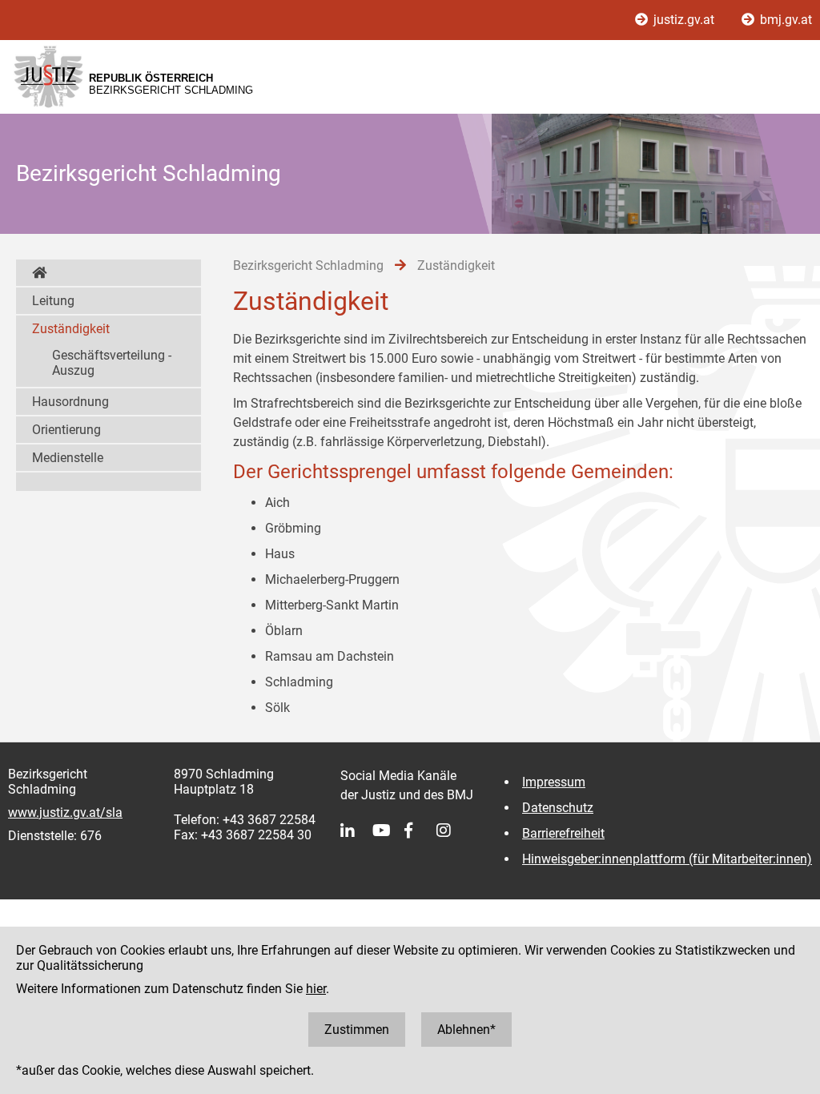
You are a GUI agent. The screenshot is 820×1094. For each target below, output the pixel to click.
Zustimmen (356, 1029)
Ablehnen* (466, 1029)
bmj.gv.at (784, 19)
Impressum (553, 782)
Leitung (53, 300)
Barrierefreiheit (563, 833)
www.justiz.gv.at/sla (65, 812)
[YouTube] (388, 830)
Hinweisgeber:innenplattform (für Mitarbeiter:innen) (667, 859)
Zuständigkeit (71, 328)
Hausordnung (70, 401)
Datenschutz (557, 807)
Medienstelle (67, 457)
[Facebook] (420, 830)
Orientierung (66, 429)
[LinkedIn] (356, 830)
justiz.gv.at (684, 19)
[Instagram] (452, 830)
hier (316, 988)
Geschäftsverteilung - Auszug (111, 363)
